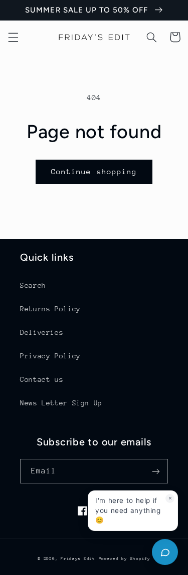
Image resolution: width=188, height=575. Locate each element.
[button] (13, 37)
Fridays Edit (78, 558)
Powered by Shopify (124, 558)
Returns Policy (50, 309)
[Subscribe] (155, 471)
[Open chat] (165, 552)
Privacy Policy (50, 356)
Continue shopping (94, 171)
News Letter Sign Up (61, 403)
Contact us (41, 379)
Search (33, 285)
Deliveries (41, 332)
